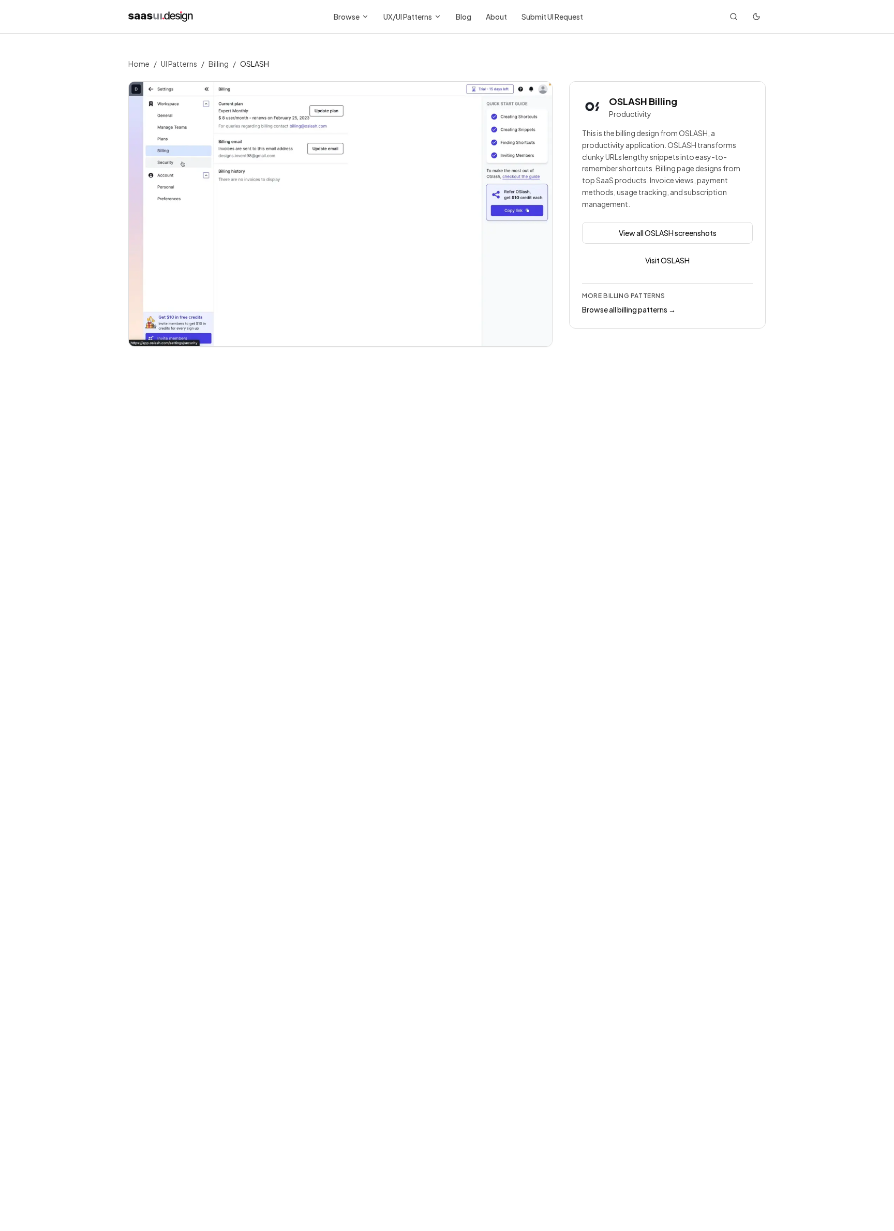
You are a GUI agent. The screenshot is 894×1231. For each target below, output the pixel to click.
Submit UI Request (552, 16)
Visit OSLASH (667, 260)
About (496, 16)
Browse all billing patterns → (629, 309)
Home (139, 63)
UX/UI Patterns (407, 16)
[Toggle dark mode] (756, 16)
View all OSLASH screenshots (668, 233)
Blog (463, 16)
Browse (347, 16)
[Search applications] (733, 16)
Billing (218, 63)
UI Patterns (179, 63)
